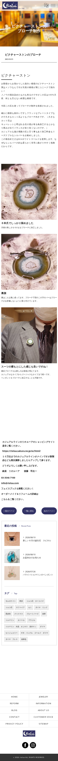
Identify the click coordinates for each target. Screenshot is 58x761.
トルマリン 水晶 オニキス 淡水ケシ (21, 626)
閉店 (21, 601)
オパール (21, 620)
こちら (4, 499)
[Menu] (53, 5)
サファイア (20, 607)
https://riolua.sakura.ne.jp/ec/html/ (21, 450)
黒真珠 (8, 614)
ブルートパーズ (33, 614)
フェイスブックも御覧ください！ (17, 488)
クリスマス (18, 614)
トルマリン (10, 620)
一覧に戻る (29, 511)
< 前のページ (9, 511)
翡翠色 (23, 639)
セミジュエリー (11, 633)
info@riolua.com (10, 483)
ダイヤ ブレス (11, 639)
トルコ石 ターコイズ (35, 601)
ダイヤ (42, 626)
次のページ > (49, 511)
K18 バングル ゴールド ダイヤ (34, 633)
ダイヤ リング (41, 607)
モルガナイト (11, 601)
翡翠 (44, 614)
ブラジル (31, 620)
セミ (30, 607)
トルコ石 (9, 607)
